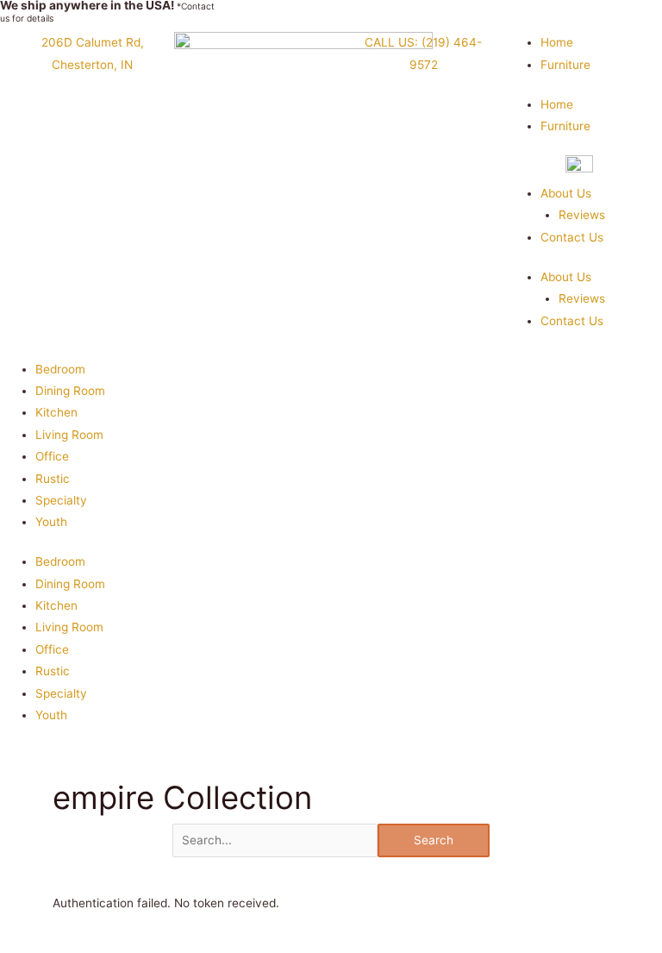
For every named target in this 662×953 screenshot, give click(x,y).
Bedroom (60, 369)
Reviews (582, 215)
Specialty (61, 500)
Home (556, 42)
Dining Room (70, 391)
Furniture (565, 65)
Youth (51, 522)
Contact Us (571, 237)
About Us (565, 193)
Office (52, 456)
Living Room (69, 435)
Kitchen (56, 412)
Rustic (52, 479)
